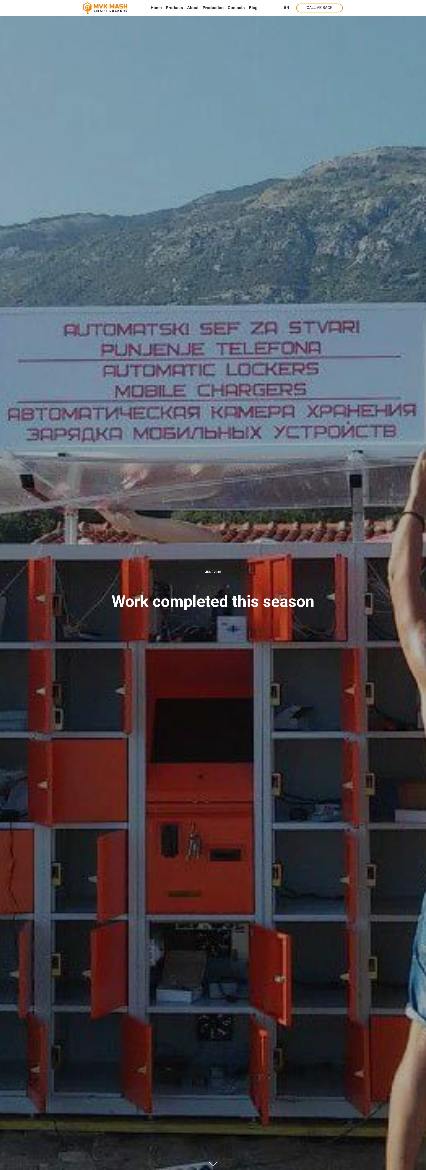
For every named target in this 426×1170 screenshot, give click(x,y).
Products (174, 8)
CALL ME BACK (320, 8)
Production (213, 8)
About (193, 8)
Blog (253, 8)
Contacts (236, 8)
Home (156, 8)
